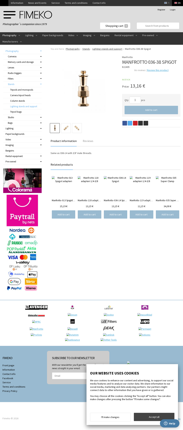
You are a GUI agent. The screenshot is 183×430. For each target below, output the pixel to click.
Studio (11, 117)
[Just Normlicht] (73, 324)
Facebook (8, 378)
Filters (10, 78)
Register (161, 9)
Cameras (12, 56)
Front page (8, 365)
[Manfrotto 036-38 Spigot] (83, 90)
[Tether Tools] (109, 339)
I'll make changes (110, 417)
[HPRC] (37, 321)
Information (17, 2)
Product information (64, 141)
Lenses (11, 67)
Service (55, 2)
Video (71, 35)
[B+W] (73, 310)
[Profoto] (37, 334)
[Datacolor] (37, 317)
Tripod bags (16, 111)
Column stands (17, 100)
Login (172, 9)
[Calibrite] (109, 310)
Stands (11, 84)
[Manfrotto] (37, 328)
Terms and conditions (76, 2)
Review (158, 70)
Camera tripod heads (20, 95)
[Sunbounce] (73, 339)
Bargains (105, 35)
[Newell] (73, 328)
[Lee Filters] (109, 324)
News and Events (37, 2)
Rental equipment (124, 35)
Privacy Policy (10, 391)
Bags (10, 122)
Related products (62, 164)
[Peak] (109, 331)
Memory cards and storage (21, 62)
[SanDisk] (109, 334)
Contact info (99, 2)
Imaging (87, 35)
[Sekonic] (145, 334)
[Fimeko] (28, 15)
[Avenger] (37, 310)
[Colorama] (145, 310)
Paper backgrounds (52, 35)
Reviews (88, 141)
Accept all (154, 417)
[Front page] (4, 3)
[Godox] (109, 314)
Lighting (29, 35)
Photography (9, 35)
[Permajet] (146, 328)
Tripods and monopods (21, 89)
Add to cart (151, 110)
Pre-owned (148, 35)
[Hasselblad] (145, 314)
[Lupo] (145, 324)
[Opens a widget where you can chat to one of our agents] (169, 423)
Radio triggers (14, 73)
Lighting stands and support (23, 106)
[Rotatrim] (73, 334)
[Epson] (73, 314)
